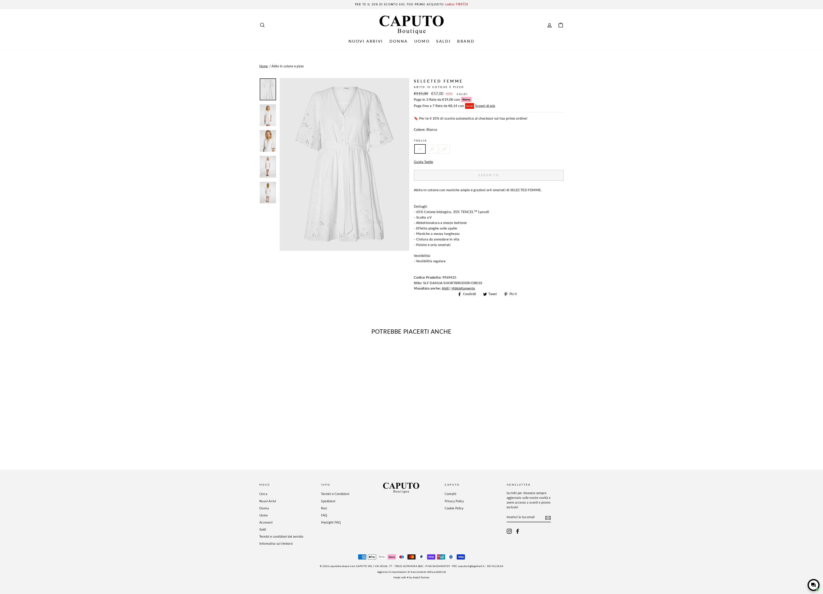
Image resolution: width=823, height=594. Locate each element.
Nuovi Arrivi (267, 501)
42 (444, 149)
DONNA (398, 41)
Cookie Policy (454, 508)
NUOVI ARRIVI (365, 41)
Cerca (263, 494)
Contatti (450, 494)
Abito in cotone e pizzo (288, 66)
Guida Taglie (423, 162)
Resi (324, 508)
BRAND (466, 41)
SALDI (443, 41)
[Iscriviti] (548, 517)
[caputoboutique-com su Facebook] (517, 531)
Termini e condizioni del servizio (281, 536)
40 (432, 149)
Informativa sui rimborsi (276, 543)
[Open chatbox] (814, 585)
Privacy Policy (454, 501)
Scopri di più (485, 106)
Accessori (266, 522)
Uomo (263, 515)
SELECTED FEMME (438, 81)
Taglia (420, 140)
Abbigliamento (463, 288)
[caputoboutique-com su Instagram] (509, 531)
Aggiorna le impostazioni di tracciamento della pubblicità (411, 571)
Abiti (445, 288)
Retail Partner (421, 577)
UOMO (422, 41)
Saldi (262, 529)
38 (420, 149)
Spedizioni (328, 501)
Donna (264, 508)
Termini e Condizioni (335, 494)
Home (263, 66)
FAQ (324, 515)
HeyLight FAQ (331, 522)
